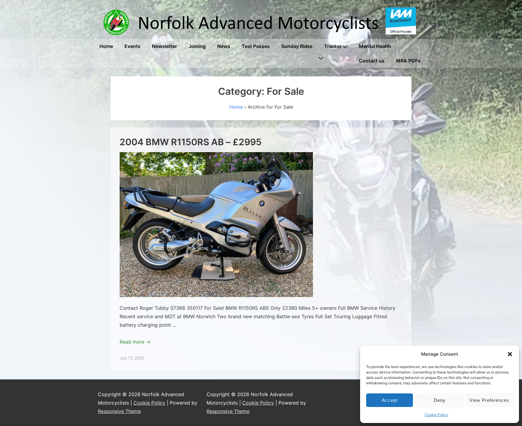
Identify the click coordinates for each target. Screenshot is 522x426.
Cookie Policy (436, 414)
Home (106, 46)
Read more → (135, 342)
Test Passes (256, 46)
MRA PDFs (408, 61)
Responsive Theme (119, 411)
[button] (510, 354)
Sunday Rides (297, 46)
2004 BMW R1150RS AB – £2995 (191, 141)
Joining (197, 46)
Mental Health (375, 46)
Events (132, 46)
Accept (390, 400)
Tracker (333, 46)
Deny (440, 400)
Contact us (372, 61)
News (223, 46)
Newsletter (164, 46)
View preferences (489, 400)
